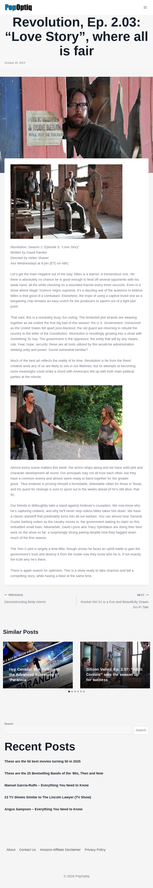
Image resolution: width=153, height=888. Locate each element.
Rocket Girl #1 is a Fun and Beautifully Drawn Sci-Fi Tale (115, 601)
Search (8, 723)
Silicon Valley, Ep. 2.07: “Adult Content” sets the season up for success (114, 674)
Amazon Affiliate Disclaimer (60, 850)
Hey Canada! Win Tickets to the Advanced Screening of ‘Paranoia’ (34, 674)
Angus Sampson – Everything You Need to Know (43, 809)
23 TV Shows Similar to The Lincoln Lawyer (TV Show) (47, 797)
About (11, 850)
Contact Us (27, 850)
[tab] (69, 691)
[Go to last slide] (9, 665)
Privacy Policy (95, 850)
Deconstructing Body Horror (25, 598)
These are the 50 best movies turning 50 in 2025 (42, 761)
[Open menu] (145, 7)
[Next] (143, 665)
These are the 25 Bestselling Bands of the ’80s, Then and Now (53, 773)
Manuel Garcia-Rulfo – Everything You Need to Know (46, 785)
